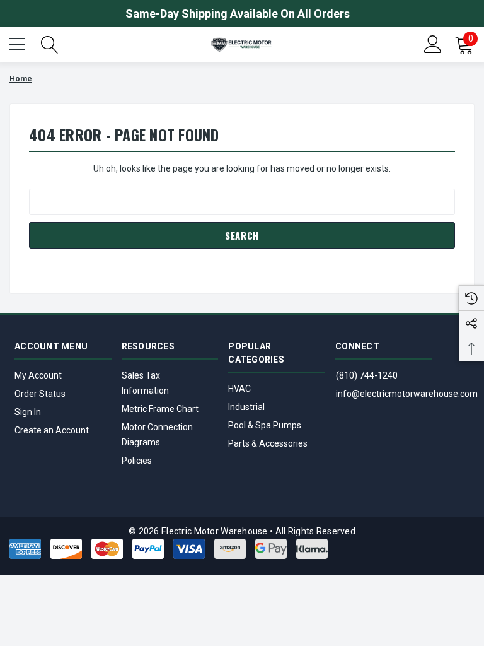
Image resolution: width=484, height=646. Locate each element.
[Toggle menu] (18, 42)
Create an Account (51, 430)
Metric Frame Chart (160, 409)
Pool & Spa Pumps (264, 425)
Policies (137, 460)
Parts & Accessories (268, 443)
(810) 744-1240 (367, 375)
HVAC (239, 389)
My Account (38, 375)
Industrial (246, 407)
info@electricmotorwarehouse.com (407, 394)
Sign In (27, 412)
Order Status (40, 394)
